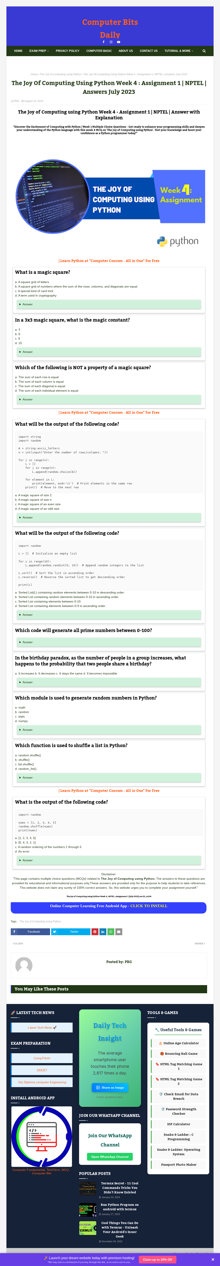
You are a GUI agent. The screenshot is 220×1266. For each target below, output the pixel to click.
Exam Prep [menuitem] (37, 50)
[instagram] (111, 42)
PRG (16, 101)
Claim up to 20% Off (157, 1259)
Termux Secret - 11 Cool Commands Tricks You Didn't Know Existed (120, 1188)
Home (34, 74)
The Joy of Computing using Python (60, 74)
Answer (28, 304)
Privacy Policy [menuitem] (67, 50)
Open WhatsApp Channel (109, 1156)
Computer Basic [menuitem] (99, 50)
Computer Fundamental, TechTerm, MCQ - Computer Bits (41, 1171)
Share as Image (113, 1087)
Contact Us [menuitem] (149, 50)
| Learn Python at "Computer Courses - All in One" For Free (109, 260)
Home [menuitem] (18, 50)
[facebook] (103, 42)
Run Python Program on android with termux (120, 1207)
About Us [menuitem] (126, 50)
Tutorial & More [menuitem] (178, 50)
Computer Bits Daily (110, 29)
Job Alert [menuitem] (41, 61)
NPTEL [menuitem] (18, 61)
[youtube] (118, 42)
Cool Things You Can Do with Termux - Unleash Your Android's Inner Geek (119, 1230)
